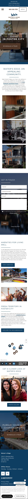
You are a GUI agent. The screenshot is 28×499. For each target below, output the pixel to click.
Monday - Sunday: (6, 469)
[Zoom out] (26, 342)
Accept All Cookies (7, 496)
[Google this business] (7, 473)
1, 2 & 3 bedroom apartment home (14, 83)
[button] (23, 9)
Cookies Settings (20, 496)
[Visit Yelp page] (3, 473)
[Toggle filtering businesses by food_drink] (2, 363)
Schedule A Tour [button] (10, 46)
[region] (14, 492)
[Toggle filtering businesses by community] (14, 363)
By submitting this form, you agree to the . (14, 212)
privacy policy (13, 213)
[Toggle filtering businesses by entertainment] (6, 363)
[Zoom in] (26, 340)
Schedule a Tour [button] (14, 435)
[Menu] (2, 9)
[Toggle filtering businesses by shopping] (10, 363)
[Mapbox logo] (3, 360)
